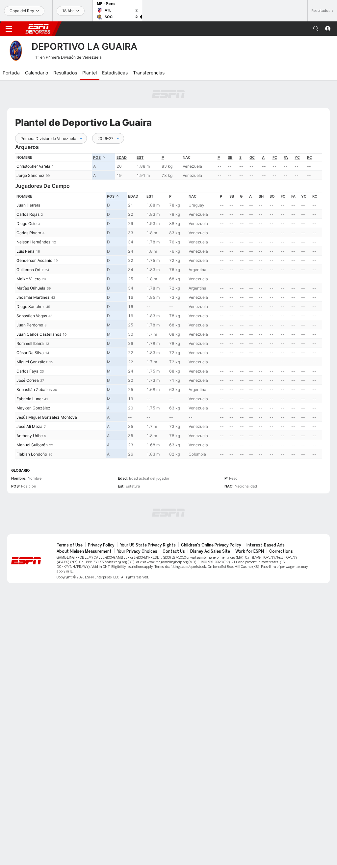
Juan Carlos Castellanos (38, 334)
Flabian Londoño (31, 454)
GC (252, 157)
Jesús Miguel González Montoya (46, 417)
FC (274, 157)
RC (309, 157)
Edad (122, 157)
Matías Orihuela (30, 288)
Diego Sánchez (30, 306)
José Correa (27, 380)
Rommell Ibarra (30, 343)
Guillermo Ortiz (30, 269)
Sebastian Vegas (31, 315)
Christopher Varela (33, 166)
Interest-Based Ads (265, 545)
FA (286, 157)
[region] (168, 166)
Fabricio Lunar (29, 398)
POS (97, 157)
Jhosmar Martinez (33, 297)
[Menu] (9, 28)
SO (272, 196)
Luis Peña (25, 251)
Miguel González (32, 361)
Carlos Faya (27, 371)
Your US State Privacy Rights (148, 545)
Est (140, 157)
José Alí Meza (29, 426)
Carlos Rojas (27, 214)
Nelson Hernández (33, 241)
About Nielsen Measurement (84, 551)
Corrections (281, 551)
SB (230, 157)
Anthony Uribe (29, 435)
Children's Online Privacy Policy (211, 545)
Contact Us (174, 551)
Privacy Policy (101, 545)
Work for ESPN (249, 551)
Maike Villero (28, 278)
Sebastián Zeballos (34, 389)
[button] (316, 28)
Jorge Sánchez (30, 175)
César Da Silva (30, 352)
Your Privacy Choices (137, 551)
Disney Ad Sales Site (210, 551)
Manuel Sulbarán (32, 444)
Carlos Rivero (28, 232)
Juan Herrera (28, 205)
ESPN (37, 28)
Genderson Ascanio (34, 260)
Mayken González (33, 407)
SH (261, 196)
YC (297, 157)
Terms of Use (70, 545)
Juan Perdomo (29, 324)
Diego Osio (26, 223)
